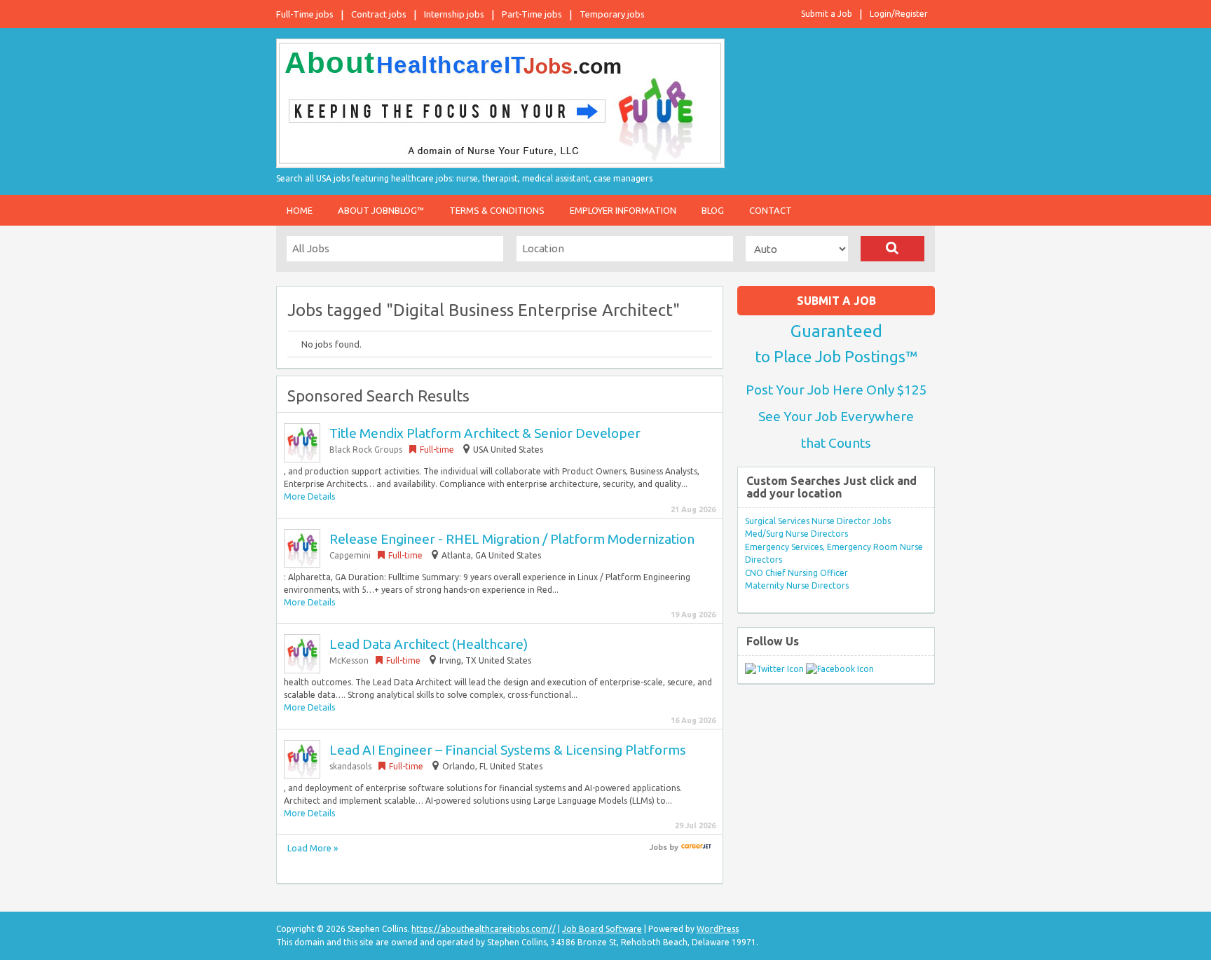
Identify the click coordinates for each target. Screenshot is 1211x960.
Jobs (658, 847)
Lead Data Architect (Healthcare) (428, 644)
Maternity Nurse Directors (797, 585)
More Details (309, 496)
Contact (770, 210)
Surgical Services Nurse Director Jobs (818, 521)
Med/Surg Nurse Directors (796, 533)
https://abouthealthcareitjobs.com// (483, 928)
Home (300, 210)
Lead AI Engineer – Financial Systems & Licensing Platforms (507, 749)
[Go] (892, 248)
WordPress (718, 928)
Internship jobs (454, 14)
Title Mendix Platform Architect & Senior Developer (485, 433)
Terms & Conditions (497, 210)
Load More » (312, 848)
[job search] (696, 847)
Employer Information (623, 210)
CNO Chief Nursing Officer (796, 572)
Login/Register (899, 13)
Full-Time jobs (305, 14)
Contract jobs (378, 14)
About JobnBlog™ (381, 210)
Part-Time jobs (532, 14)
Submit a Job (826, 13)
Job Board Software (602, 928)
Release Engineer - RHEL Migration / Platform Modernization (512, 539)
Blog (713, 210)
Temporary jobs (612, 14)
